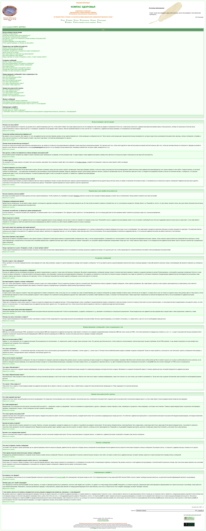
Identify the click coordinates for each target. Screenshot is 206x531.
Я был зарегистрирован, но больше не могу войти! (18, 43)
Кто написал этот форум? (10, 108)
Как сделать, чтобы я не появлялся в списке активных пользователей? (24, 38)
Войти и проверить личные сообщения (85, 22)
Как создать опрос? (9, 66)
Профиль (69, 22)
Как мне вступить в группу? (11, 94)
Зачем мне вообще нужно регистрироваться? (16, 35)
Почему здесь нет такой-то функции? (14, 110)
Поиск (77, 20)
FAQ (63, 20)
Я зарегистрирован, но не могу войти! (14, 41)
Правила (70, 20)
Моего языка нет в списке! (11, 52)
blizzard (94, 528)
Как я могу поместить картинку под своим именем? (18, 54)
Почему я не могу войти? (10, 34)
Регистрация (102, 20)
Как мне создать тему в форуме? (13, 62)
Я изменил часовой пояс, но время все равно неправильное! (21, 51)
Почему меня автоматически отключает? (15, 37)
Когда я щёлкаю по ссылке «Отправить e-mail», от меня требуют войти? (25, 57)
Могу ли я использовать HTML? (12, 77)
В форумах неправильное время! (13, 49)
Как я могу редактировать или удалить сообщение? (18, 63)
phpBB (99, 518)
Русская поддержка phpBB (103, 520)
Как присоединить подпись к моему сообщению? (17, 65)
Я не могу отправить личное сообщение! (15, 100)
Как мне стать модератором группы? (14, 95)
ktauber (106, 519)
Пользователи (85, 20)
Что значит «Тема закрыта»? (11, 85)
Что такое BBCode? (9, 76)
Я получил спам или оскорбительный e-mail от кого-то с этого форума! (24, 103)
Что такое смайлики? (9, 79)
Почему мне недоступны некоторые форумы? (17, 69)
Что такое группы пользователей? (13, 92)
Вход (100, 22)
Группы (94, 20)
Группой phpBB (60, 477)
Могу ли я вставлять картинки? (12, 80)
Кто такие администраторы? (11, 89)
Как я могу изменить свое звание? (13, 55)
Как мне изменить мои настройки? (13, 48)
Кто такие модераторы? (10, 91)
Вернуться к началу (9, 130)
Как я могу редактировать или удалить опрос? (17, 68)
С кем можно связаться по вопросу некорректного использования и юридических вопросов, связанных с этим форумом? (39, 111)
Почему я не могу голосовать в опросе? (15, 71)
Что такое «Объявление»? (11, 82)
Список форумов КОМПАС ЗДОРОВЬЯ (14, 27)
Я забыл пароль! (8, 40)
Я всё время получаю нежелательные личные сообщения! (20, 102)
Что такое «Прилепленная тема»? (13, 83)
